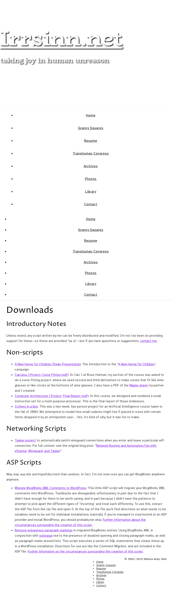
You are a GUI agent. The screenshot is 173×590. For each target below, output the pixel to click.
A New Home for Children (136, 364)
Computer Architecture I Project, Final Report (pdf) (52, 396)
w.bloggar (46, 536)
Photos (91, 179)
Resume (90, 141)
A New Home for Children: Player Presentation (48, 364)
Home (91, 115)
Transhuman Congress (91, 153)
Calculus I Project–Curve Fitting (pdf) (42, 375)
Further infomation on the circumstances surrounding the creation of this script (85, 551)
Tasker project (25, 440)
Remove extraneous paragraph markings (44, 530)
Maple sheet (139, 385)
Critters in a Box (26, 406)
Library (90, 191)
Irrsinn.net (61, 38)
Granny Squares (90, 128)
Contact (90, 204)
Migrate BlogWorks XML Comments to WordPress (50, 488)
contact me (148, 341)
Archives (91, 166)
